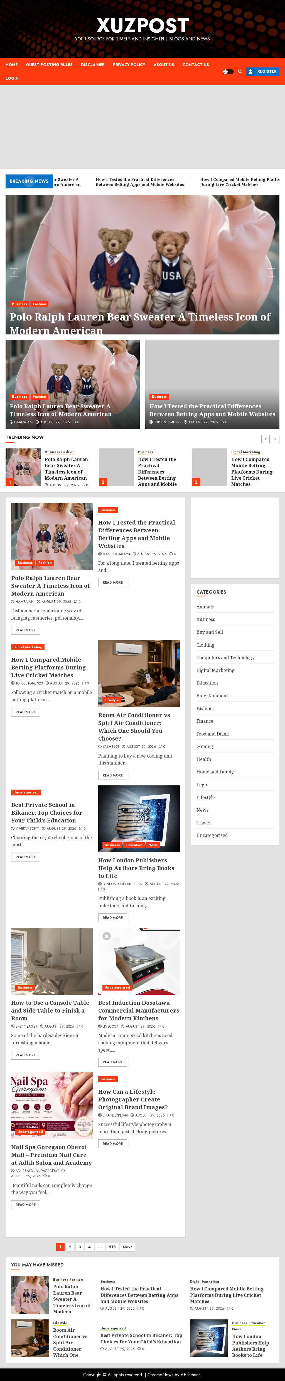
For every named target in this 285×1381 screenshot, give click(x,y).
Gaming (204, 746)
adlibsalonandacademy (37, 1171)
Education (134, 845)
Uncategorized (26, 792)
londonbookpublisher (122, 884)
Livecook (111, 1027)
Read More (26, 630)
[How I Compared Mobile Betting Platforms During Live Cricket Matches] (116, 467)
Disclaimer (93, 64)
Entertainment (212, 696)
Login (12, 78)
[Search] (240, 71)
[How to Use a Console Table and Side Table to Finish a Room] (52, 961)
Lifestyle (238, 452)
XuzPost (142, 25)
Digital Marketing (152, 452)
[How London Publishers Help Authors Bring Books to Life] (139, 818)
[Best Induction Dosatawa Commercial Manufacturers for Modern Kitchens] (139, 961)
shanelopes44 (115, 1115)
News (153, 845)
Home (12, 64)
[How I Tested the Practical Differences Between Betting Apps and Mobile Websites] (212, 384)
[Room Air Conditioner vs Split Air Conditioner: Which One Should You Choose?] (209, 467)
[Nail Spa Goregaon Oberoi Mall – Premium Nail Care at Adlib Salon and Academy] (52, 1105)
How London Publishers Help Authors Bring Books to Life (136, 868)
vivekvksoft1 (28, 829)
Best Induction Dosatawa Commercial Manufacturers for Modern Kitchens (138, 1010)
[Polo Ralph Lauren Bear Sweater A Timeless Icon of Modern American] (142, 271)
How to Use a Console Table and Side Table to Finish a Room (50, 1010)
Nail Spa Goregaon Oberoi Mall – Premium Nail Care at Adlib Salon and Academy (51, 1154)
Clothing (205, 645)
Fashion (39, 304)
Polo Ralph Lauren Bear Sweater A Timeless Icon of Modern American (140, 324)
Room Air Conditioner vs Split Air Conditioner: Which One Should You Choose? (254, 475)
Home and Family (215, 772)
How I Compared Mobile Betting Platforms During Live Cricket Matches (159, 471)
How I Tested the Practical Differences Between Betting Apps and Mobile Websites (212, 410)
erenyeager (27, 1027)
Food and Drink (212, 734)
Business (19, 304)
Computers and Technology (225, 657)
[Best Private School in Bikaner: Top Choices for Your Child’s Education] (52, 792)
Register (267, 71)
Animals (205, 607)
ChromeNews (160, 1375)
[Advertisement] (142, 127)
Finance (204, 721)
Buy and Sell (209, 632)
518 (112, 1247)
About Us (164, 64)
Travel (203, 823)
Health (203, 759)
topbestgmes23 (167, 422)
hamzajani (23, 422)
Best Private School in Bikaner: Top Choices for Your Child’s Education (46, 812)
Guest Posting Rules (49, 64)
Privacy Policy (129, 64)
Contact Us (196, 64)
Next (127, 1247)
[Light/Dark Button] (228, 71)
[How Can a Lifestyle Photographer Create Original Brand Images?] (139, 1079)
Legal (202, 784)
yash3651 (111, 747)
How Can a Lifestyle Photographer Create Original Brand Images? (133, 1099)
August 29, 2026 (55, 422)
